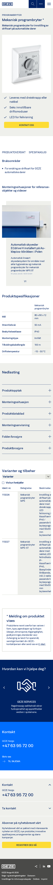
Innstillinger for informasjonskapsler (16, 879)
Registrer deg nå (26, 845)
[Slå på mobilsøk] (41, 4)
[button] (3, 687)
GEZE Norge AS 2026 (10, 872)
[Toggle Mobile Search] (33, 4)
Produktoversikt (13, 152)
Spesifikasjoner (40, 152)
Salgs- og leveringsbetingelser (14, 876)
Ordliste (36, 879)
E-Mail (42, 644)
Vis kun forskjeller (15, 482)
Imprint (44, 879)
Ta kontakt (9, 808)
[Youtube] (48, 866)
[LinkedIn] (44, 866)
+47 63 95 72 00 (17, 745)
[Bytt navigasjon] (49, 4)
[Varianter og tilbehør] (26, 477)
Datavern (31, 876)
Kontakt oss (26, 125)
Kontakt (7, 784)
